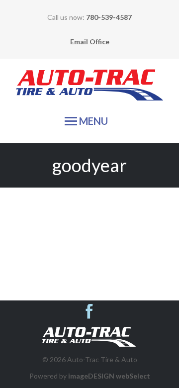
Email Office (89, 41)
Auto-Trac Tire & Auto (89, 88)
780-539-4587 (109, 17)
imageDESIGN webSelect (109, 376)
